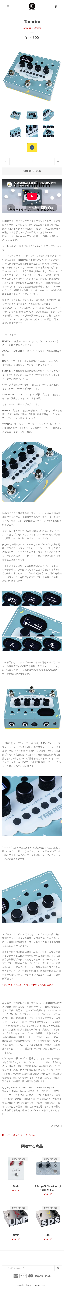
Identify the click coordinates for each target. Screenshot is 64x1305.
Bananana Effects (32, 27)
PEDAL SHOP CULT (39, 1285)
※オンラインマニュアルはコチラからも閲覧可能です (28, 984)
